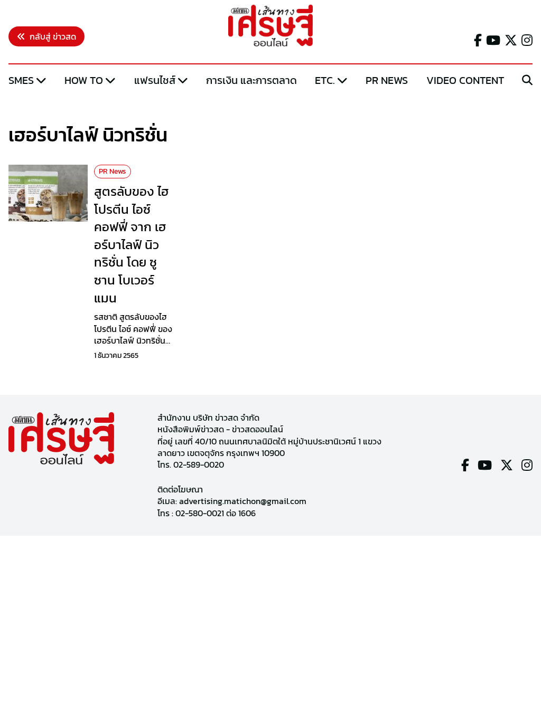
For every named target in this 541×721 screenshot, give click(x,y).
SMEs (21, 80)
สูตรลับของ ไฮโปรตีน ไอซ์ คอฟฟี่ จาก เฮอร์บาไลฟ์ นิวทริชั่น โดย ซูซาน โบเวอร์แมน (131, 244)
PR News (387, 80)
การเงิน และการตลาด (251, 80)
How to (83, 80)
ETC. (325, 80)
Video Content (465, 80)
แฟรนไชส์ (154, 80)
